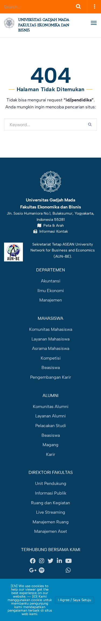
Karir (50, 454)
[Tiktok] (59, 570)
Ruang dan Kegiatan (50, 502)
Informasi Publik (50, 493)
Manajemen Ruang (51, 521)
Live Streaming (50, 512)
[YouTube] (68, 561)
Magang (50, 444)
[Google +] (33, 570)
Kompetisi (51, 358)
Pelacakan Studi (50, 425)
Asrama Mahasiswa (50, 348)
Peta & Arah (52, 225)
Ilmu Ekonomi (50, 290)
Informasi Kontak (52, 231)
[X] (50, 561)
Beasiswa (50, 367)
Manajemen (50, 300)
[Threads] (50, 570)
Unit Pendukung (50, 483)
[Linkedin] (59, 561)
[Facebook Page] (33, 561)
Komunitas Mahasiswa (50, 329)
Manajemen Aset (50, 531)
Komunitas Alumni (50, 406)
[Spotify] (41, 570)
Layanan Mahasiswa (50, 339)
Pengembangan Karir (50, 377)
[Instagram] (41, 561)
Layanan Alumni (50, 415)
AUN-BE (62, 256)
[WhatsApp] (68, 570)
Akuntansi (50, 280)
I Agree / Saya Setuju (74, 600)
